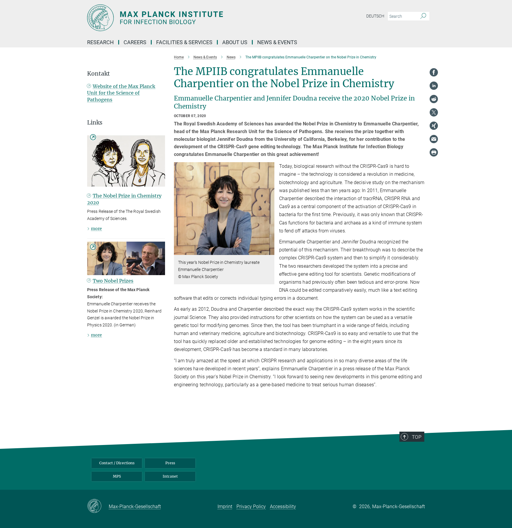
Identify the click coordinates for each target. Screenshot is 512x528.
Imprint (224, 506)
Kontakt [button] (98, 73)
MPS (117, 476)
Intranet (170, 476)
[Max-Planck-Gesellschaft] (98, 506)
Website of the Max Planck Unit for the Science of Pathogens (121, 93)
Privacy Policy (251, 506)
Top (416, 437)
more (96, 228)
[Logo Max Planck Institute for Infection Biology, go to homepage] (198, 17)
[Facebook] (433, 72)
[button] (269, 250)
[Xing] (433, 125)
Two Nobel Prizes (113, 281)
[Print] (433, 152)
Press (170, 463)
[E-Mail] (433, 139)
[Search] (423, 16)
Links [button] (95, 122)
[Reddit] (433, 99)
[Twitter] (433, 112)
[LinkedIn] (433, 85)
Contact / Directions (117, 463)
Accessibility (283, 506)
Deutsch (375, 16)
